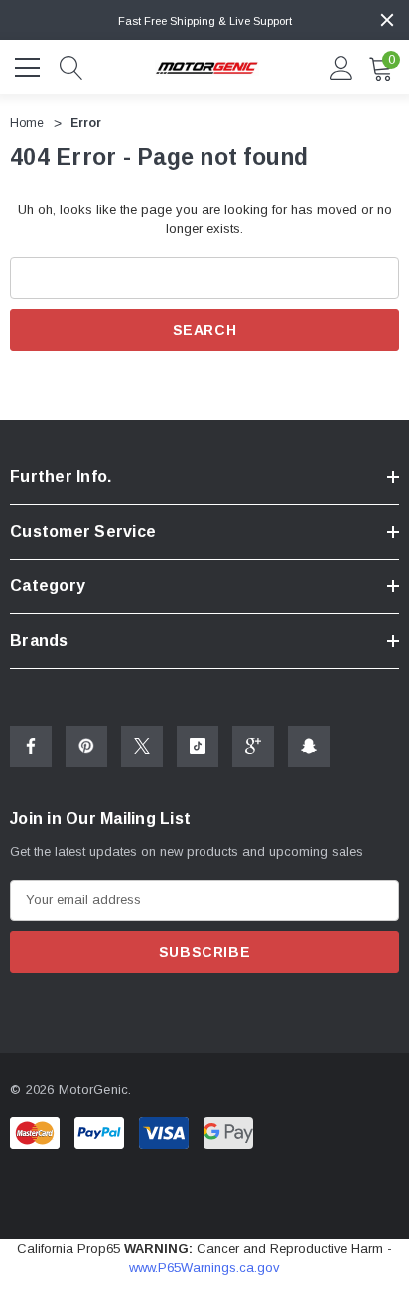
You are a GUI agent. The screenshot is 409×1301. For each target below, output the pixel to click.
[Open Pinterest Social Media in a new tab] (86, 746)
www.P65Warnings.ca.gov (204, 1267)
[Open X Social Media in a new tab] (142, 746)
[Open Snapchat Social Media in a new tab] (309, 746)
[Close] (387, 20)
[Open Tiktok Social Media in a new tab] (197, 746)
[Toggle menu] (30, 65)
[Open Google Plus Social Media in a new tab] (253, 746)
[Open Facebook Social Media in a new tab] (31, 746)
